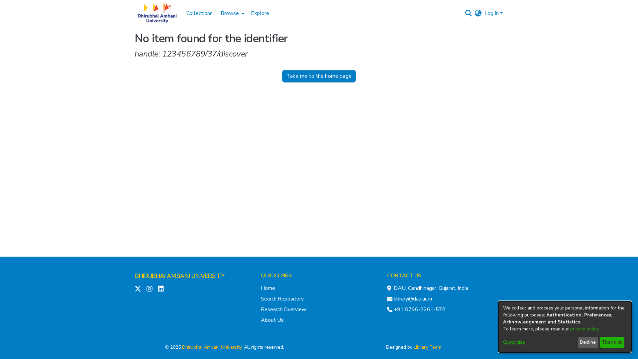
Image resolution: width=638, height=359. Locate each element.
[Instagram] (150, 289)
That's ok (612, 342)
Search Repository (282, 298)
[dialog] (564, 326)
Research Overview (283, 309)
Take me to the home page (319, 76)
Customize (514, 342)
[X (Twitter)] (138, 289)
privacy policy (584, 329)
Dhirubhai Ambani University (212, 347)
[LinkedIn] (161, 289)
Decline (588, 342)
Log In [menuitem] (491, 13)
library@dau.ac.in (413, 298)
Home (268, 288)
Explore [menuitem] (260, 13)
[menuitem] (231, 13)
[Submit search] (469, 13)
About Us (272, 320)
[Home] (157, 13)
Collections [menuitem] (199, 13)
